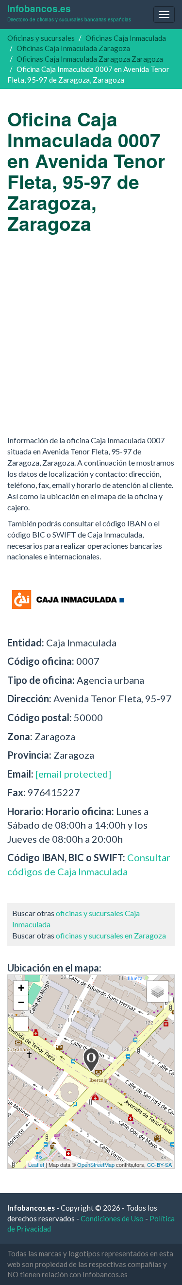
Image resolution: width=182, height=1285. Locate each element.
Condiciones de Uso (112, 1218)
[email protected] (73, 774)
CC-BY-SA (159, 1164)
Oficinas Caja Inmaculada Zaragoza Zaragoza (90, 58)
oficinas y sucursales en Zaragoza (111, 935)
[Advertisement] (91, 334)
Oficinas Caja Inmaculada (125, 38)
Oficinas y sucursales (41, 38)
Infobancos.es (69, 12)
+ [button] (21, 988)
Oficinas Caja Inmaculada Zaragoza (73, 48)
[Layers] (157, 991)
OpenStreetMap (96, 1164)
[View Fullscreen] (21, 1024)
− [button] (21, 1002)
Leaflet (36, 1164)
